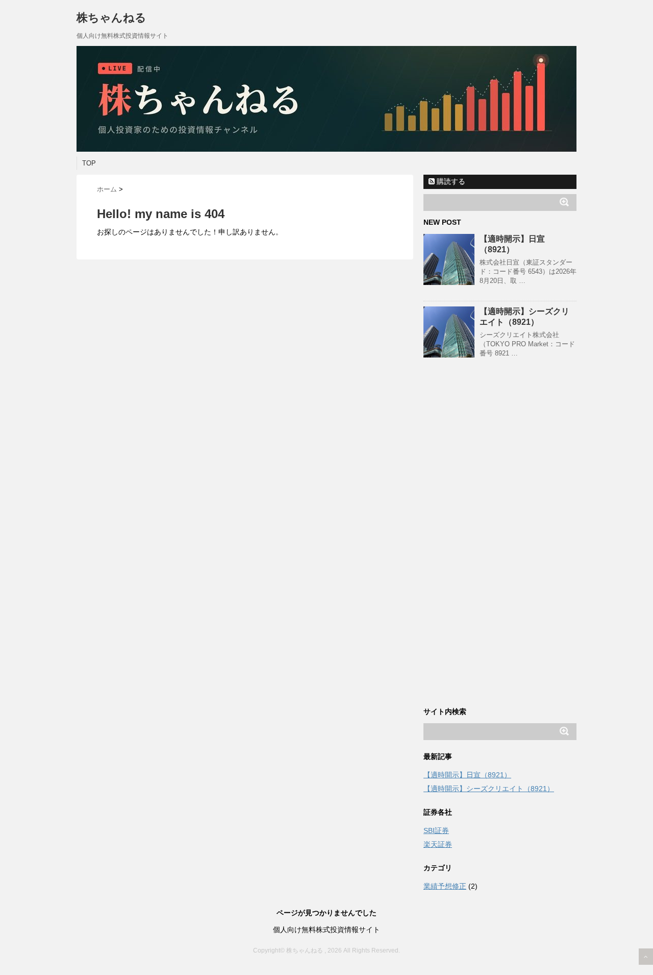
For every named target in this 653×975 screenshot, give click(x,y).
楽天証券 (437, 844)
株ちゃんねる (111, 17)
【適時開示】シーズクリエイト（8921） (488, 788)
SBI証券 (436, 830)
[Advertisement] (499, 542)
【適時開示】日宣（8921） (467, 775)
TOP (89, 163)
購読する (450, 181)
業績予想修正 (444, 886)
